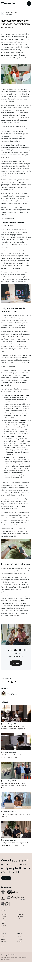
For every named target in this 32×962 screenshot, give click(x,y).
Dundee (3, 939)
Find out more (16, 663)
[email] (15, 682)
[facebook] (2, 682)
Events (2, 927)
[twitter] (5, 682)
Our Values (19, 918)
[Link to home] (8, 3)
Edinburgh (3, 941)
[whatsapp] (12, 682)
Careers (3, 923)
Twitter (18, 943)
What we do (4, 914)
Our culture (3, 925)
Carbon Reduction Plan (22, 957)
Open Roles (20, 916)
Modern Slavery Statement (5, 959)
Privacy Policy (3, 957)
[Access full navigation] (29, 3)
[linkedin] (9, 682)
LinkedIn (19, 937)
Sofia (2, 946)
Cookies (8, 957)
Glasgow (3, 943)
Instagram (19, 939)
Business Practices (14, 957)
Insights (3, 921)
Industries (3, 916)
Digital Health (13, 12)
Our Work (3, 918)
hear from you (15, 615)
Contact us (5, 878)
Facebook (19, 941)
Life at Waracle (20, 914)
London (3, 937)
